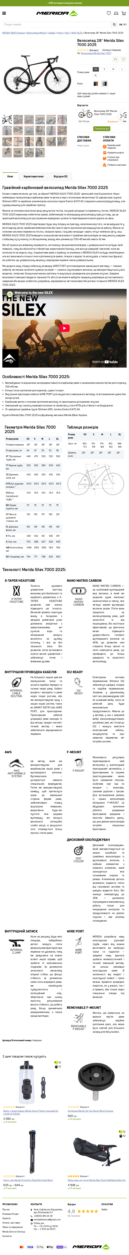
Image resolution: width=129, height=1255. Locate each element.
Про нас (6, 1209)
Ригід (60, 33)
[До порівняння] (115, 59)
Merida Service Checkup (13, 1231)
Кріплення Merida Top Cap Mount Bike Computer (90, 1111)
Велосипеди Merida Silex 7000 (96, 53)
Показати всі (102, 128)
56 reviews (74, 1216)
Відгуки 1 (84, 1176)
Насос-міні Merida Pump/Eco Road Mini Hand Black (28, 1180)
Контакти (6, 1236)
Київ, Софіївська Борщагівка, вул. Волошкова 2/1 (48, 1211)
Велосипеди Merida (36, 33)
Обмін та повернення (12, 1227)
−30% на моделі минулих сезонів (64, 3)
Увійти (104, 1209)
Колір (80, 84)
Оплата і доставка (11, 1222)
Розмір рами (83, 72)
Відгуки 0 (94, 50)
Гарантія (6, 1218)
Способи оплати (109, 138)
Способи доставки (84, 138)
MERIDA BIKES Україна (13, 33)
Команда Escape (10, 1214)
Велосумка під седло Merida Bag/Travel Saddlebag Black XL (97, 1180)
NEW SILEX (77, 33)
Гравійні (51, 33)
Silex (67, 33)
